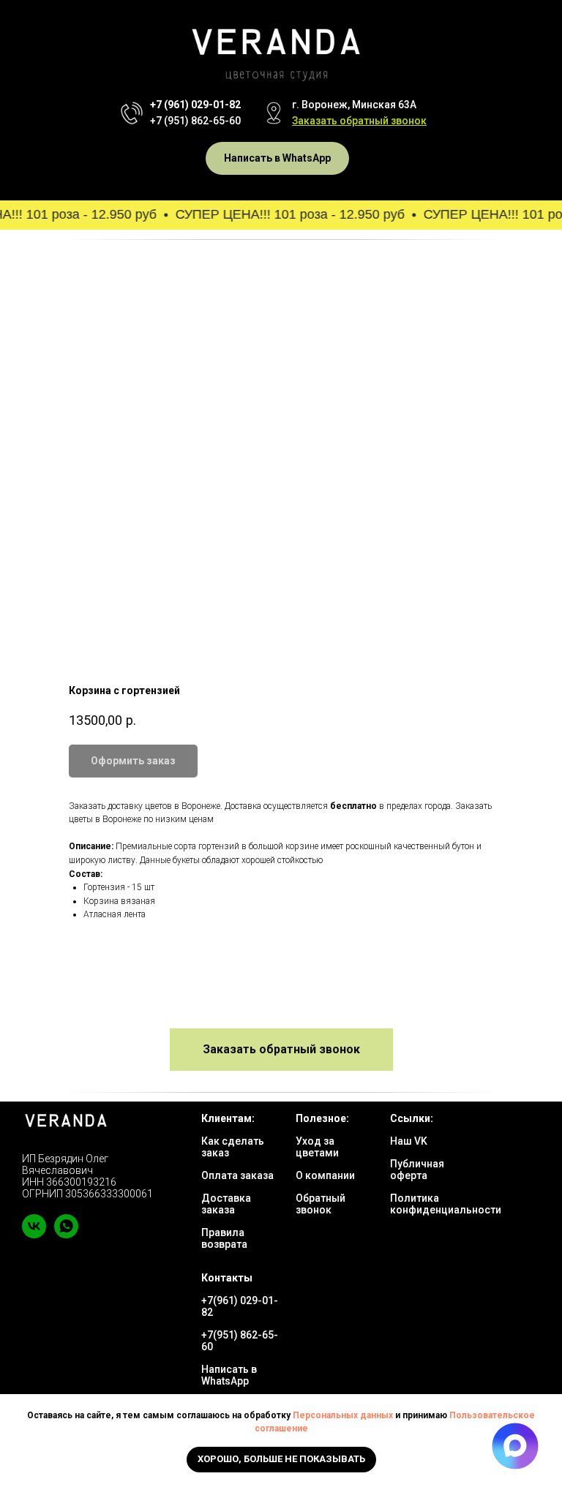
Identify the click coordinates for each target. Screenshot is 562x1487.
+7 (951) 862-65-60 (195, 121)
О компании (325, 1175)
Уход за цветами (317, 1147)
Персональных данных (343, 1415)
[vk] (34, 1234)
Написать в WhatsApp (229, 1375)
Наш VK (408, 1141)
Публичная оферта (417, 1169)
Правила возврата (224, 1238)
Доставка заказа (226, 1204)
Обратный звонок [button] (320, 1204)
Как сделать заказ (232, 1147)
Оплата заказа (237, 1175)
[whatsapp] (66, 1234)
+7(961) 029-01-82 (239, 1306)
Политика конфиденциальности (445, 1204)
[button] (359, 121)
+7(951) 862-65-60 (239, 1340)
